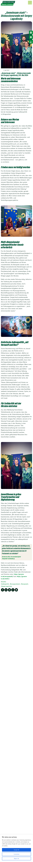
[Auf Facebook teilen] (2, 589)
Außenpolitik (5, 584)
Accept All (16, 850)
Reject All (16, 858)
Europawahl (25, 584)
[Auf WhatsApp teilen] (12, 589)
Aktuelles (3, 581)
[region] (16, 848)
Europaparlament (15, 584)
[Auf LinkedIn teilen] (6, 589)
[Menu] (30, 2)
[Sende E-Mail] (16, 589)
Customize (16, 854)
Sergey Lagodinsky (7, 586)
